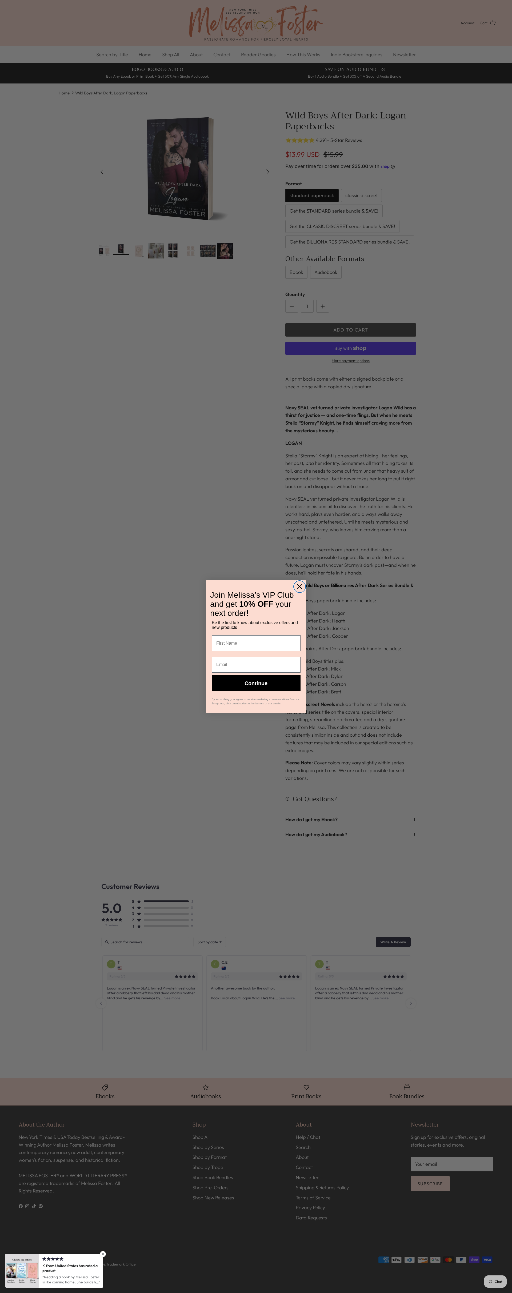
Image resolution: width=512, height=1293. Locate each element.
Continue (256, 683)
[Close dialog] (300, 587)
